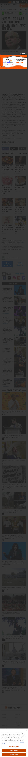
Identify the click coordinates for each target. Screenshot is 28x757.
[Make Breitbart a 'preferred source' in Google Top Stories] (13, 61)
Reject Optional (14, 750)
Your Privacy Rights (14, 746)
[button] (14, 378)
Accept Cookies (14, 754)
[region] (14, 742)
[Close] (26, 730)
